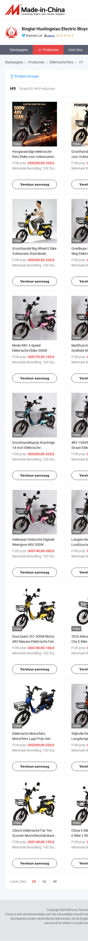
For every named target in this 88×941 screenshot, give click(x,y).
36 (44, 881)
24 (34, 881)
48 (55, 881)
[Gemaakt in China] (35, 9)
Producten (51, 49)
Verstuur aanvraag (34, 184)
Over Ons (75, 49)
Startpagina (19, 49)
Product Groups (26, 76)
